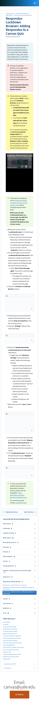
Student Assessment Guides (11, 657)
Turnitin (6, 599)
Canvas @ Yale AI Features (10, 641)
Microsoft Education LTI (10, 542)
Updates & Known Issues (10, 634)
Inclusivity (6, 624)
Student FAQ (6, 659)
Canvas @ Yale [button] (6, 1)
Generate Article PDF (10, 664)
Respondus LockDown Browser (23, 15)
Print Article (7, 668)
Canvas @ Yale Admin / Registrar (12, 636)
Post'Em (6, 561)
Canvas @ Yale (10, 13)
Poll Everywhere (9, 556)
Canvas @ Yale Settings (9, 627)
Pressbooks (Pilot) (9, 566)
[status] (19, 52)
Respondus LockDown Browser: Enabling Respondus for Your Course (19, 588)
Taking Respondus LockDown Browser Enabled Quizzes (18, 495)
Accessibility (6, 622)
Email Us (21, 694)
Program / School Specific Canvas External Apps (17, 571)
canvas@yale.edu (20, 503)
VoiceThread (7, 604)
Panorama (7, 547)
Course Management (9, 645)
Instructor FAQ (7, 652)
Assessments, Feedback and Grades (13, 647)
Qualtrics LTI (7, 577)
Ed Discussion (8, 524)
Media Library (8, 538)
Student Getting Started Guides (12, 654)
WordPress (7, 608)
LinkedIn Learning (9, 533)
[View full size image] (19, 302)
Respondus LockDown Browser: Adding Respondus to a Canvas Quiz (18, 26)
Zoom (6, 613)
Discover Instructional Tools (11, 650)
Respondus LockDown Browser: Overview (15, 585)
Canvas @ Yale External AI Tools (12, 638)
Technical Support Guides (10, 631)
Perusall (6, 552)
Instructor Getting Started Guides (12, 643)
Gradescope (7, 528)
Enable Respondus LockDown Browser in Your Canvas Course (18, 203)
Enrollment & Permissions (10, 629)
